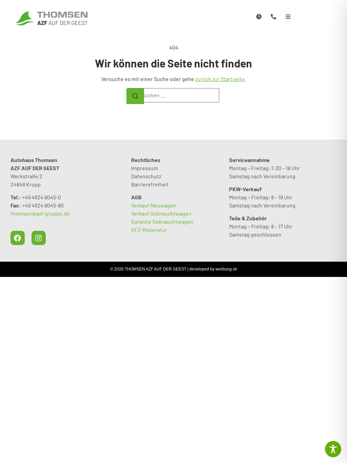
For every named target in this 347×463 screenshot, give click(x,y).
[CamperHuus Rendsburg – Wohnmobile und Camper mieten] (51, 18)
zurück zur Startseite (220, 79)
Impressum (144, 168)
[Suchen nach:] (173, 95)
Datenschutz (146, 176)
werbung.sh (226, 269)
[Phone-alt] (274, 16)
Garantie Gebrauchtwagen (162, 221)
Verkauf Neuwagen (153, 205)
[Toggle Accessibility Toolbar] (333, 449)
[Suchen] (135, 96)
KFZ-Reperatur (149, 229)
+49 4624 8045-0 (41, 197)
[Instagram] (39, 238)
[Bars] (288, 16)
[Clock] (259, 16)
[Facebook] (18, 238)
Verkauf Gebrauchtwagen (161, 213)
